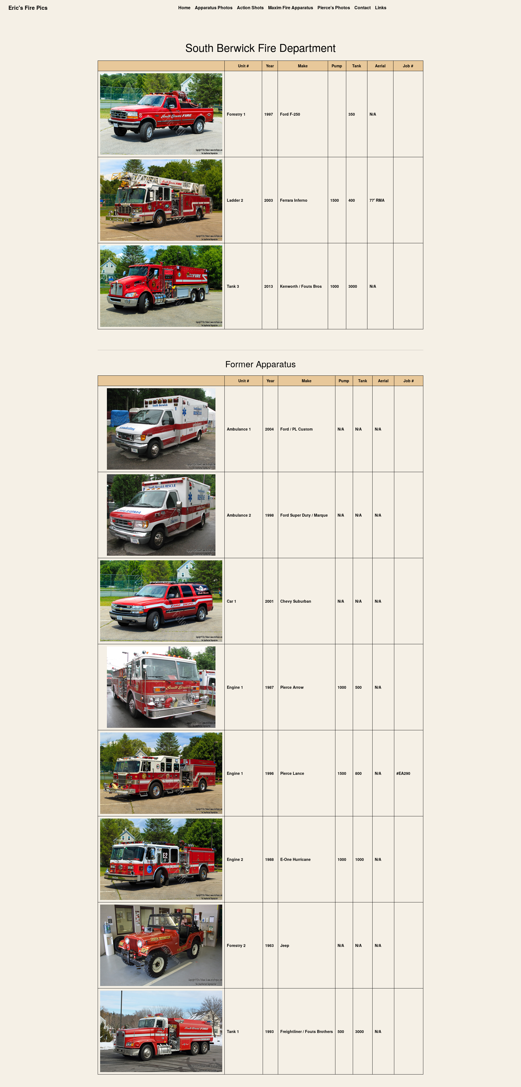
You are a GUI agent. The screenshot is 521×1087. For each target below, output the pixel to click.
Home (184, 7)
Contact (362, 7)
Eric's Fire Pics (27, 7)
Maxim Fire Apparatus (290, 7)
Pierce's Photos (333, 7)
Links (380, 7)
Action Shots (250, 7)
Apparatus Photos (214, 7)
